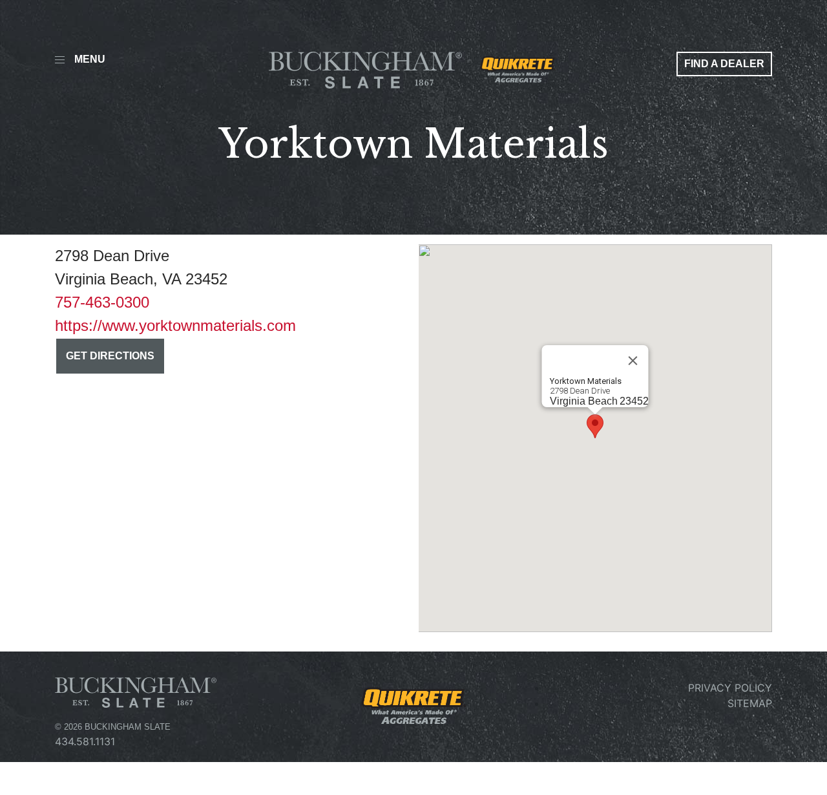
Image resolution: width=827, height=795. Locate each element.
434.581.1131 (85, 741)
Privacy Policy (730, 687)
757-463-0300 (102, 302)
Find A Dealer (724, 63)
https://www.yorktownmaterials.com (175, 325)
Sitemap (750, 703)
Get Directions (110, 355)
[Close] (633, 360)
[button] (595, 426)
